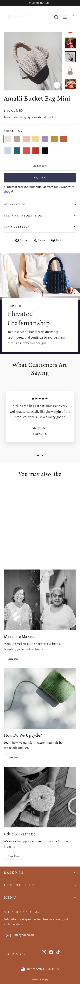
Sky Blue (8, 151)
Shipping (25, 117)
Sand (17, 139)
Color (13, 131)
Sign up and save (23, 912)
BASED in (14, 872)
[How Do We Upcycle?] (40, 698)
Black (45, 151)
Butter (36, 139)
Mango (54, 139)
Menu (10, 897)
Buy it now (40, 177)
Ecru (8, 139)
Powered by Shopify (40, 979)
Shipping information (23, 215)
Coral (26, 151)
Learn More (13, 658)
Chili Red (36, 151)
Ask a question (17, 226)
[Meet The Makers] (40, 600)
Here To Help (19, 885)
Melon (26, 139)
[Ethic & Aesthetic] (40, 797)
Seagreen (17, 151)
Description (14, 204)
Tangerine (64, 139)
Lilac (45, 139)
